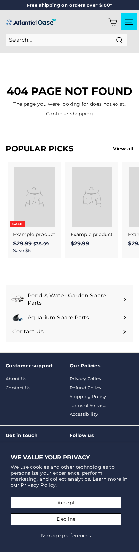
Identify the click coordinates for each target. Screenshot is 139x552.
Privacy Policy (85, 378)
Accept (66, 503)
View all (123, 149)
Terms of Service (88, 405)
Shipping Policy (88, 396)
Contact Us (18, 387)
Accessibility (84, 414)
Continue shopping (69, 114)
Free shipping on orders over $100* (69, 5)
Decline (66, 519)
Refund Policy (86, 387)
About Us (16, 378)
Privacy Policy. (39, 485)
